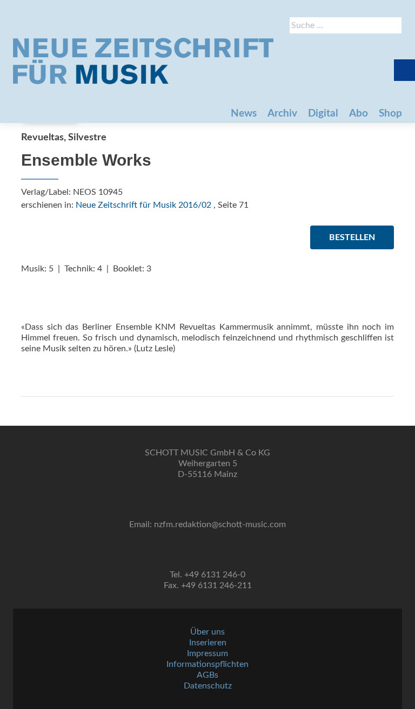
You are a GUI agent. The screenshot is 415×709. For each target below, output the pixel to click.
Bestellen (352, 237)
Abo (358, 113)
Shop (390, 113)
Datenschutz (208, 685)
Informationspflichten (207, 664)
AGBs (207, 675)
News (244, 113)
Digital (323, 113)
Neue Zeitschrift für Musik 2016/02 (143, 205)
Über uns (207, 632)
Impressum (207, 653)
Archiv (282, 113)
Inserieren (207, 642)
